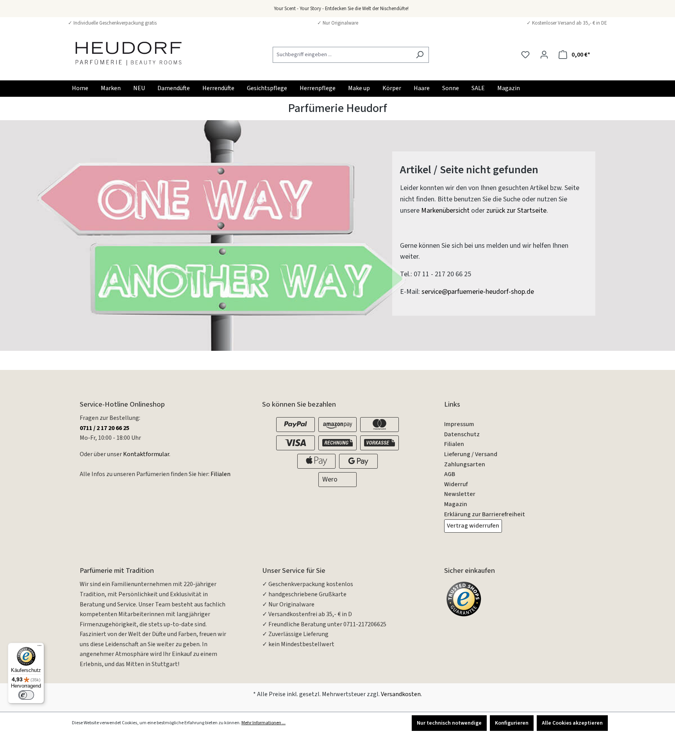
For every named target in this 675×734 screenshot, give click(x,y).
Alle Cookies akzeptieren (572, 723)
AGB (449, 474)
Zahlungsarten (464, 464)
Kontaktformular (146, 454)
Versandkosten (401, 694)
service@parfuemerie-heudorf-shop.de (477, 292)
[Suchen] (420, 55)
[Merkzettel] (525, 55)
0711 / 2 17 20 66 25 (104, 428)
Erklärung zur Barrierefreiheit (484, 514)
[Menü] (39, 647)
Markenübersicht (445, 210)
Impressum (459, 424)
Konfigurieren (512, 723)
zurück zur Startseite (516, 210)
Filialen (220, 474)
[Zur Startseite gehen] (129, 53)
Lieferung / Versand (470, 454)
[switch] (26, 695)
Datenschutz (462, 434)
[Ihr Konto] (544, 55)
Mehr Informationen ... (263, 723)
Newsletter (459, 494)
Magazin (455, 504)
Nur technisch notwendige (449, 723)
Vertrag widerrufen (473, 525)
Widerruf (456, 484)
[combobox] (342, 55)
